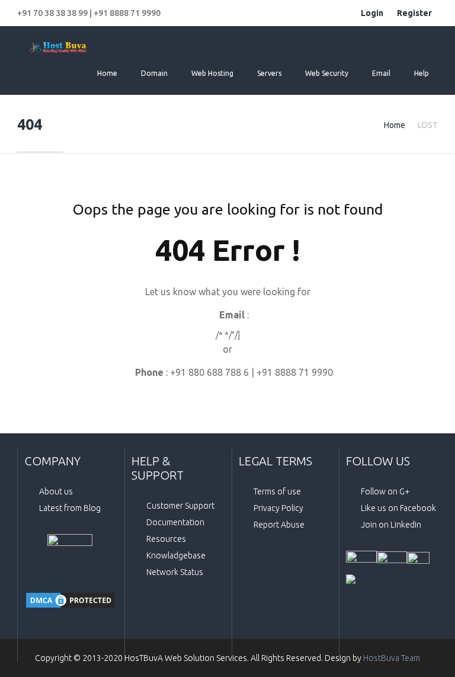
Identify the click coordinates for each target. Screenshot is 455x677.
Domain (154, 73)
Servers (269, 73)
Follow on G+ (385, 491)
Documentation (175, 522)
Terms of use (277, 491)
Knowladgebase (176, 555)
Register (414, 13)
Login (372, 13)
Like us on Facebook (398, 508)
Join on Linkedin (391, 524)
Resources (166, 539)
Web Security (326, 73)
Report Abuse (279, 524)
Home (107, 73)
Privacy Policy (278, 508)
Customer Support (180, 505)
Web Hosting (212, 73)
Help (421, 73)
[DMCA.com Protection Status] (70, 600)
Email (381, 73)
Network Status (174, 572)
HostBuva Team (391, 658)
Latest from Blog (70, 508)
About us (56, 491)
